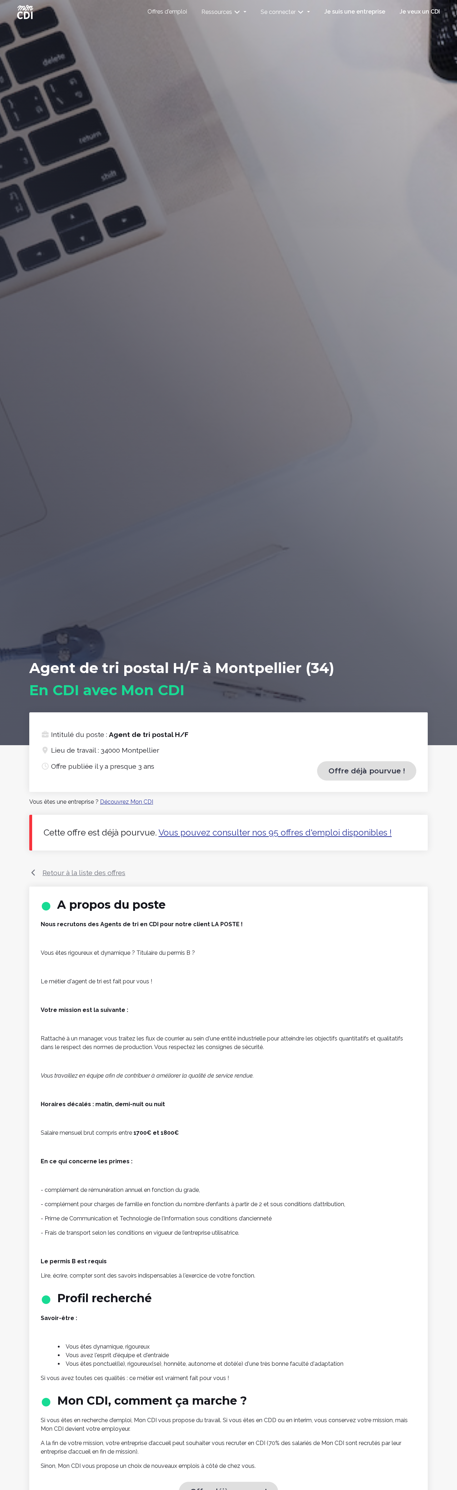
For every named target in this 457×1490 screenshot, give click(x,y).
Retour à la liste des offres (83, 873)
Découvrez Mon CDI (126, 801)
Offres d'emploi (167, 11)
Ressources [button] (217, 12)
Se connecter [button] (279, 12)
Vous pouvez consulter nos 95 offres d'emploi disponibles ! (275, 832)
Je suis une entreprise (354, 11)
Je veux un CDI (420, 11)
